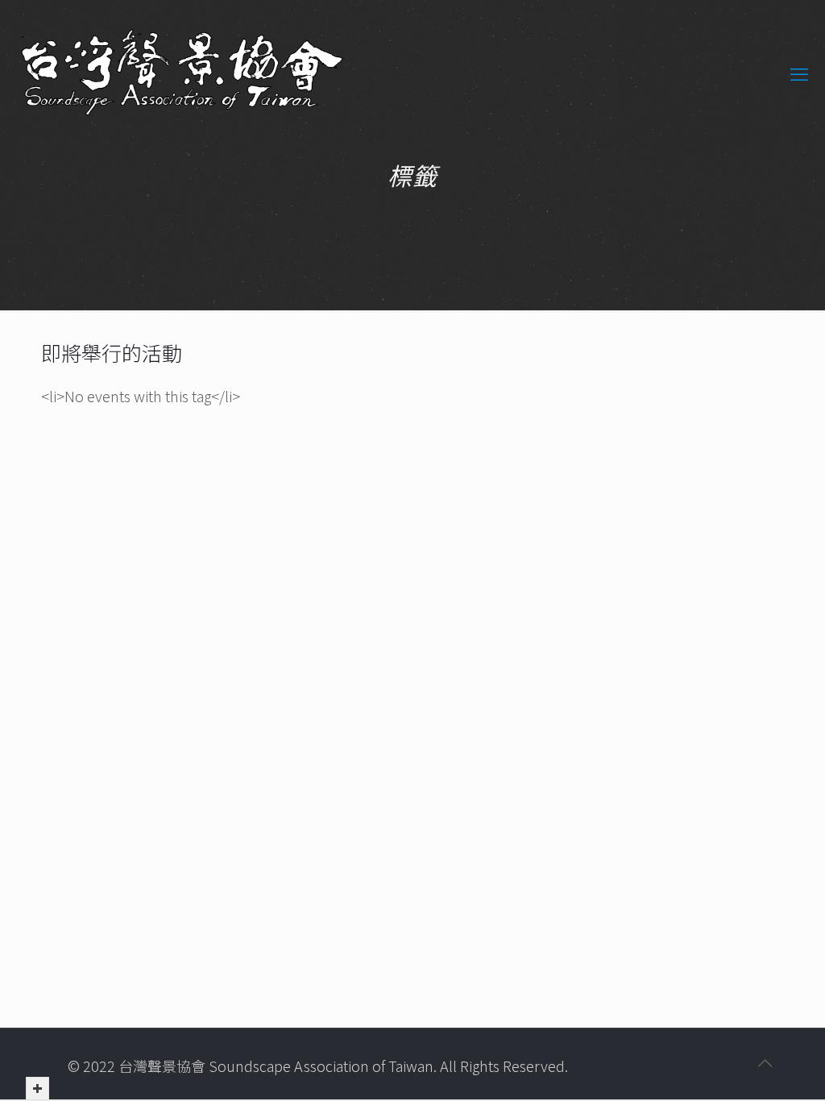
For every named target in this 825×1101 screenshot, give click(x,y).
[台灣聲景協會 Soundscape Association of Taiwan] (182, 72)
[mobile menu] (799, 72)
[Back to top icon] (764, 1062)
